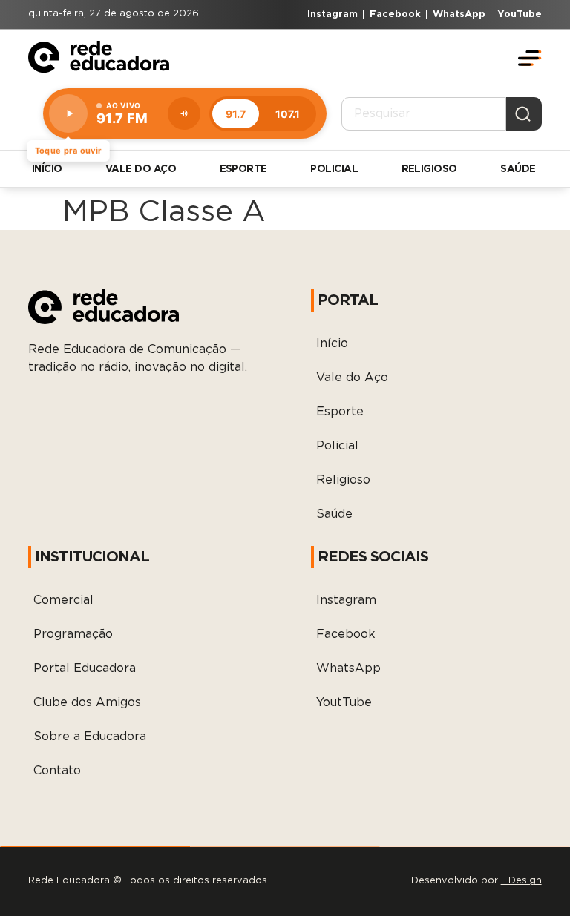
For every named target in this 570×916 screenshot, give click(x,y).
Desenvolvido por (476, 881)
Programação (73, 634)
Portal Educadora (84, 668)
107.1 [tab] (287, 114)
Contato (57, 771)
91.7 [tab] (236, 114)
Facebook (346, 634)
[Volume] (184, 113)
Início (47, 169)
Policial (334, 169)
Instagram (346, 600)
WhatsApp (348, 668)
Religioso (429, 169)
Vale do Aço (140, 169)
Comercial (63, 600)
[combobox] (423, 113)
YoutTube (344, 702)
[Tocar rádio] (68, 113)
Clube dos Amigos (87, 702)
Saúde (517, 169)
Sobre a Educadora (89, 736)
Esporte (243, 169)
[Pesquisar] (523, 113)
